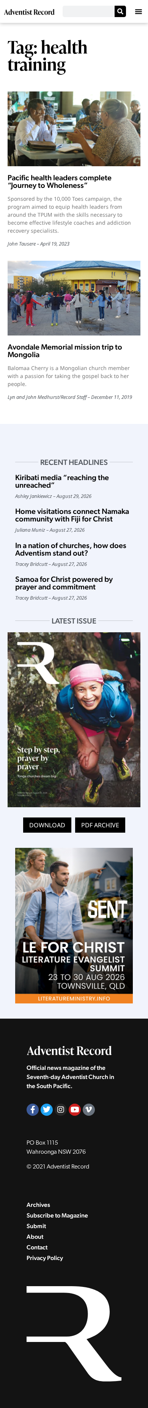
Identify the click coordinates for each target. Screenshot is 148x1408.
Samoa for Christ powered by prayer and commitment (64, 583)
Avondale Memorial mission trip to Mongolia (65, 350)
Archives (38, 1204)
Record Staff (74, 397)
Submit (36, 1226)
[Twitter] (47, 1110)
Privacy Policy (45, 1258)
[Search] (120, 11)
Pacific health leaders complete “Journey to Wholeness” (60, 181)
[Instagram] (61, 1110)
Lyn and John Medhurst (33, 397)
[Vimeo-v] (89, 1110)
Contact (37, 1247)
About (35, 1236)
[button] (138, 11)
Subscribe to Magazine (57, 1215)
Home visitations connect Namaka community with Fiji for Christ (72, 515)
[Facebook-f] (33, 1110)
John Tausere (22, 243)
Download (47, 825)
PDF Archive (100, 825)
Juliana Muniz (30, 529)
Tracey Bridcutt (31, 564)
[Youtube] (75, 1110)
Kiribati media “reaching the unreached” (62, 481)
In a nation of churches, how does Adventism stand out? (70, 549)
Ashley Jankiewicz (33, 496)
